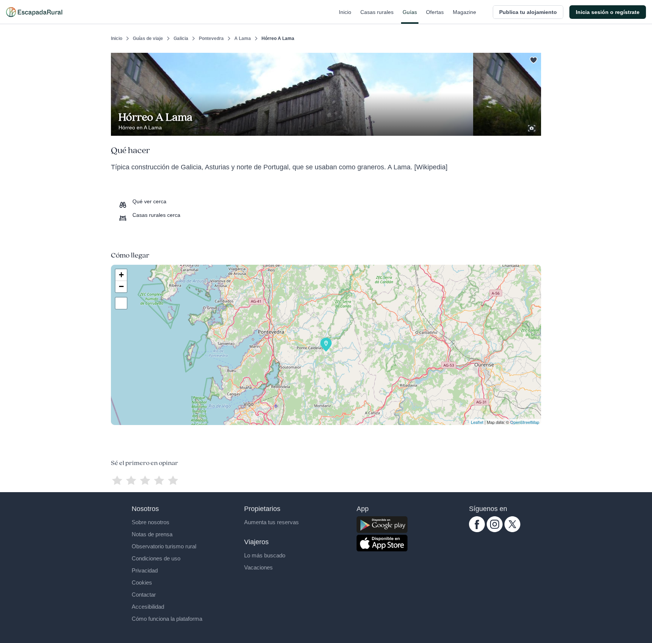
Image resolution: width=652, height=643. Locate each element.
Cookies (142, 582)
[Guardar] (533, 59)
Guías (410, 12)
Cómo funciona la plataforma (167, 618)
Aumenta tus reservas (271, 522)
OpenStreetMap (524, 422)
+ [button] (121, 274)
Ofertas (435, 12)
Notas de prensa (152, 534)
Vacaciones (258, 567)
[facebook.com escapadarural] (477, 530)
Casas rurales (377, 12)
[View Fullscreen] (121, 303)
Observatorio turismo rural (164, 546)
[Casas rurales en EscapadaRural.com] (34, 12)
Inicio (345, 12)
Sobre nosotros (150, 522)
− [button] (121, 286)
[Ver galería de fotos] (532, 127)
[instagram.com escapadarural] (495, 530)
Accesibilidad (148, 606)
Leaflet (477, 422)
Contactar (144, 594)
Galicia (181, 38)
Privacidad (145, 570)
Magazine (464, 12)
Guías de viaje (148, 38)
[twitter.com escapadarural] (512, 530)
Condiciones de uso (156, 558)
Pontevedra (211, 38)
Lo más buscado (264, 555)
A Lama (242, 38)
